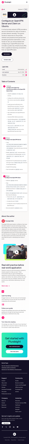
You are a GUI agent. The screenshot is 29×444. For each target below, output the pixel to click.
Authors (17, 391)
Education (17, 400)
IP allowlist (4, 385)
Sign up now (6, 423)
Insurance (17, 407)
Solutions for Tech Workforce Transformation (11, 369)
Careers (3, 402)
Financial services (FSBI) (20, 402)
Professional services (6, 393)
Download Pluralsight (6, 389)
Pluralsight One (18, 389)
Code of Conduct (21, 440)
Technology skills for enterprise (9, 367)
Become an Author (19, 382)
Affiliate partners (19, 387)
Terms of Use (7, 440)
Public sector (18, 411)
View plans (4, 391)
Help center (4, 382)
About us (4, 400)
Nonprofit (17, 409)
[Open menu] (26, 2)
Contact (3, 380)
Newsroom (4, 405)
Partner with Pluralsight (20, 385)
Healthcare (17, 405)
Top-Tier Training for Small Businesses (10, 365)
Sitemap (3, 387)
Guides (17, 380)
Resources (4, 407)
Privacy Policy (13, 440)
